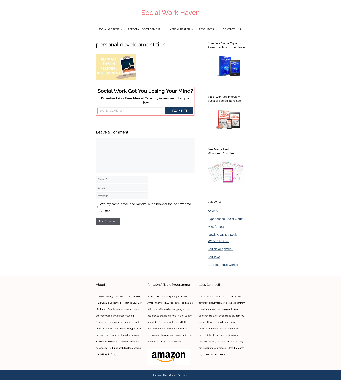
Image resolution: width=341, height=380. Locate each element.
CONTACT (229, 29)
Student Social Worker (223, 264)
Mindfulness (216, 226)
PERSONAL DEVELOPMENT (144, 29)
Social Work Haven (170, 13)
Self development (220, 249)
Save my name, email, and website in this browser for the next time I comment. (145, 207)
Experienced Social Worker (226, 219)
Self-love (214, 257)
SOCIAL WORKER (108, 29)
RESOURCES (206, 29)
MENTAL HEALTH (179, 29)
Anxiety (213, 211)
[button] (241, 29)
